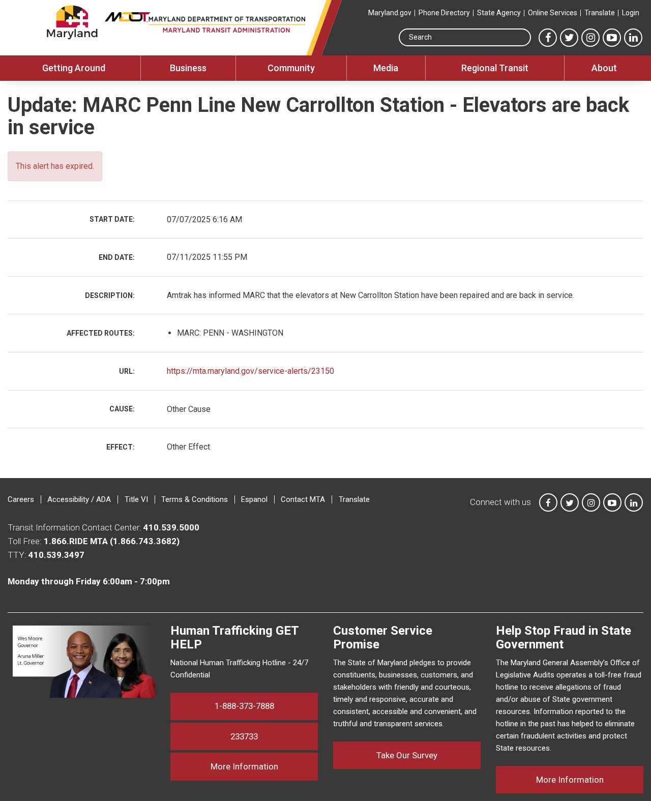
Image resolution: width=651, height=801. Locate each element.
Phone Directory (444, 13)
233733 (244, 736)
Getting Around (73, 68)
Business (188, 68)
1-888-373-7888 (244, 706)
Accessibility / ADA (79, 499)
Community (291, 68)
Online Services (552, 13)
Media (385, 68)
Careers (21, 499)
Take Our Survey (406, 755)
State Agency (499, 13)
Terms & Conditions (194, 499)
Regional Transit (494, 68)
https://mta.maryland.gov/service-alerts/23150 (250, 371)
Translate (599, 13)
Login (630, 13)
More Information (264, 766)
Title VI (136, 499)
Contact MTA (303, 499)
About (604, 68)
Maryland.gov (389, 13)
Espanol (254, 499)
